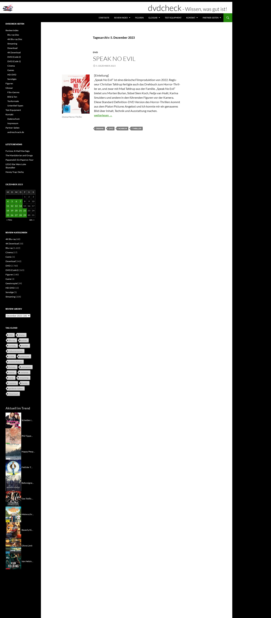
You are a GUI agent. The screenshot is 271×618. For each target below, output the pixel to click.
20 (16, 210)
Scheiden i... (27, 420)
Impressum (12, 123)
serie (11, 377)
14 (20, 206)
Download (12, 48)
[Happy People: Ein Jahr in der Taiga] (13, 451)
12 (12, 206)
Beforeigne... (28, 482)
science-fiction (15, 361)
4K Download (14, 52)
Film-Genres (13, 92)
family (24, 383)
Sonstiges (11, 79)
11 (7, 206)
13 (16, 206)
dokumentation (15, 351)
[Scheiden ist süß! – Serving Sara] (13, 420)
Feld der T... (27, 467)
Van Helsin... (27, 561)
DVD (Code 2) (14, 57)
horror (122, 128)
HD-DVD (11, 74)
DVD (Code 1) (14, 61)
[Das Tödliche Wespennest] (13, 498)
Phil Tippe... (27, 435)
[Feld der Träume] (13, 467)
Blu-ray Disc (13, 34)
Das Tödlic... (27, 498)
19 (12, 210)
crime (11, 356)
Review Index (121, 17)
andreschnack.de (15, 132)
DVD (95, 52)
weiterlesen (103, 115)
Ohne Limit (27, 545)
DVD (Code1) (12, 270)
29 (24, 215)
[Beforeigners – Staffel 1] (13, 482)
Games (10, 70)
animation (26, 367)
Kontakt (190, 17)
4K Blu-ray (11, 239)
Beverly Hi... (27, 529)
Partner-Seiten (210, 17)
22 (24, 210)
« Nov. (9, 219)
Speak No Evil (114, 58)
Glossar (152, 17)
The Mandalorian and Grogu (19, 155)
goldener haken (16, 388)
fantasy (12, 367)
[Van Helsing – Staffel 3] (13, 561)
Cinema (11, 65)
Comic (9, 256)
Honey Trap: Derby (15, 172)
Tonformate (13, 101)
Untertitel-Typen (15, 105)
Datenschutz (13, 118)
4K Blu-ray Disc (14, 39)
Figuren (139, 17)
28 (20, 215)
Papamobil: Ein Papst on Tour (20, 159)
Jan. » (31, 219)
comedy (12, 345)
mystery (12, 383)
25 (7, 215)
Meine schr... (28, 514)
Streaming (12, 43)
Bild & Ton (12, 96)
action (24, 340)
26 (12, 215)
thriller (136, 128)
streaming (24, 377)
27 (16, 215)
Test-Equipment (173, 17)
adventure (24, 356)
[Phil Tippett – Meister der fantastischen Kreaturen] (13, 435)
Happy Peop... (28, 451)
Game (8, 279)
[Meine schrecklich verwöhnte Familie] (13, 514)
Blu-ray (9, 248)
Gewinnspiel (12, 283)
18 (7, 210)
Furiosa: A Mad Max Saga (17, 151)
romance (24, 372)
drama (100, 128)
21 (20, 210)
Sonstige (10, 292)
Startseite (104, 17)
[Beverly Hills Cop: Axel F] (13, 529)
